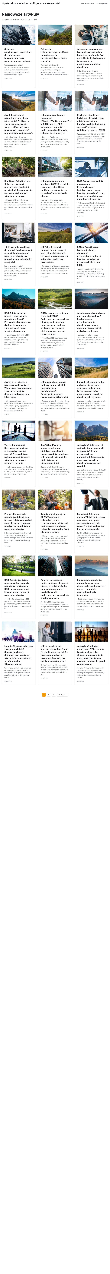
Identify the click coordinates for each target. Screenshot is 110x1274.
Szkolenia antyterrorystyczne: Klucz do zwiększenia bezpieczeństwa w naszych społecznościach (18, 55)
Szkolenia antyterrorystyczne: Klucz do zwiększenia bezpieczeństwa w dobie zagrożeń (54, 55)
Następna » (62, 695)
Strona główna (102, 3)
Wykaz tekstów (87, 3)
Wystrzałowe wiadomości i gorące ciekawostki (31, 3)
